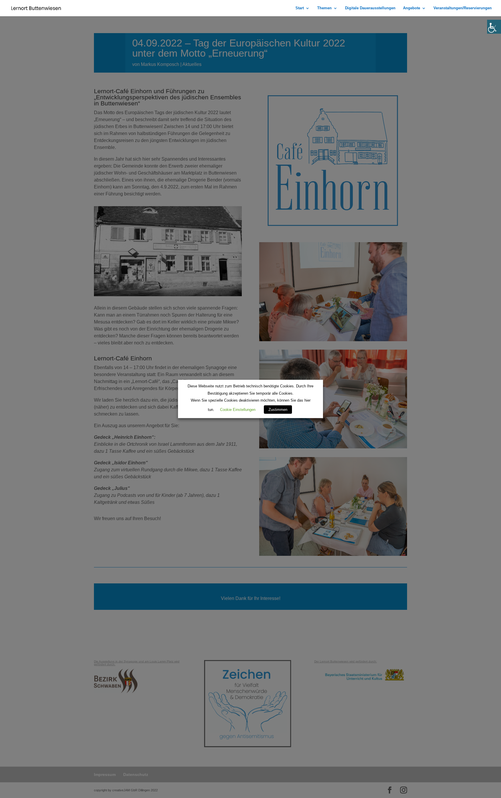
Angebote (411, 8)
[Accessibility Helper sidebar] (494, 27)
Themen (324, 8)
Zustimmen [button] (277, 409)
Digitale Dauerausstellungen (370, 8)
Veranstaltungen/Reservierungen (462, 8)
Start (299, 8)
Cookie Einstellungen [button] (237, 409)
